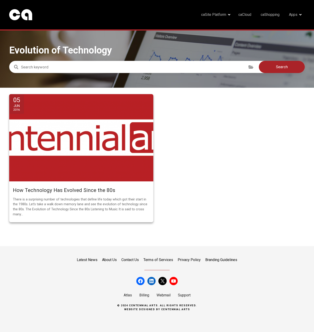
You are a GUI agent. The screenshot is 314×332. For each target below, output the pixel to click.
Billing (144, 295)
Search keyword (16, 67)
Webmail (164, 295)
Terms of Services (158, 260)
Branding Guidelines (221, 260)
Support (184, 295)
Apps (293, 14)
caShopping (270, 14)
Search (282, 67)
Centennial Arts (175, 309)
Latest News (87, 260)
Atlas (128, 295)
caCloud (244, 14)
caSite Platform (213, 14)
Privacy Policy (189, 260)
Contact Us (130, 260)
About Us (109, 260)
